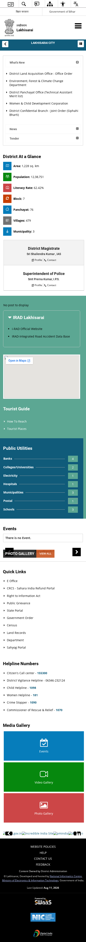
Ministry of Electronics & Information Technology (30, 880)
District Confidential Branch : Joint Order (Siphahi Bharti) (43, 112)
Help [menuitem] (43, 853)
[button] (5, 44)
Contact (51, 260)
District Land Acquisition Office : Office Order (40, 74)
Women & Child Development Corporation (38, 103)
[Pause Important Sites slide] (78, 835)
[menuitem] (10, 4)
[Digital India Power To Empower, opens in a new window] (43, 934)
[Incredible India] (37, 833)
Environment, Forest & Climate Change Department (36, 83)
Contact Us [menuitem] (43, 859)
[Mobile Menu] (78, 25)
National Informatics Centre (66, 876)
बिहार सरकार (22, 11)
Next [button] (76, 552)
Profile (38, 260)
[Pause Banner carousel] (81, 44)
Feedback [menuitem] (43, 864)
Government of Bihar (62, 11)
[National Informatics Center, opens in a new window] (43, 918)
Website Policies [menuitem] (43, 847)
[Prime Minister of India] (60, 833)
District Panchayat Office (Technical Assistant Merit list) (40, 94)
